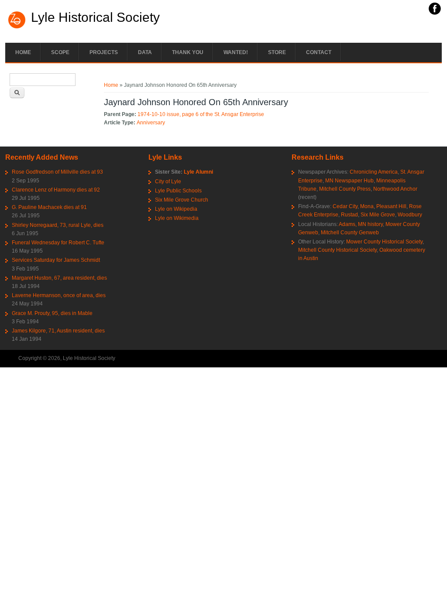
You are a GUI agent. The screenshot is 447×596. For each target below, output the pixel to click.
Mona (367, 206)
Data (145, 52)
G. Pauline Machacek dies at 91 (49, 207)
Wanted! (236, 52)
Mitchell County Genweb (350, 232)
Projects (103, 52)
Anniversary (151, 123)
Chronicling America (374, 172)
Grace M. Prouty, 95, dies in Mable (52, 313)
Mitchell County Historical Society (337, 250)
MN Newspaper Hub (349, 181)
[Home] (17, 27)
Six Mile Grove (378, 215)
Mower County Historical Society (384, 242)
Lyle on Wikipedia (176, 209)
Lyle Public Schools (178, 191)
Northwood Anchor (395, 189)
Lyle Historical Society (95, 17)
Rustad (349, 215)
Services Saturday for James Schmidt (56, 260)
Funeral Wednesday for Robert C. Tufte (58, 243)
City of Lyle (168, 181)
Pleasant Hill (391, 206)
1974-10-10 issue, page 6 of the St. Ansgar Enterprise (201, 114)
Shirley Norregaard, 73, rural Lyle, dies (57, 225)
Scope (60, 52)
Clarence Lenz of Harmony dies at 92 (56, 190)
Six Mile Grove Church (181, 200)
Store (277, 52)
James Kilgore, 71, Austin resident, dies (58, 331)
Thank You (187, 52)
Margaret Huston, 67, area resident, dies (59, 278)
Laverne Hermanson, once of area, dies (59, 295)
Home (23, 52)
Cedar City (345, 206)
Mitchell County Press (345, 189)
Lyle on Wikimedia (177, 218)
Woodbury (410, 215)
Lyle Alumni (198, 172)
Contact (318, 52)
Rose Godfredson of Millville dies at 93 (57, 172)
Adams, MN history (361, 224)
